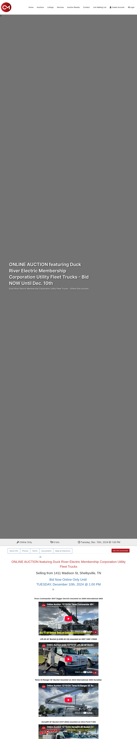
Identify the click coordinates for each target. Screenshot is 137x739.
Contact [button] (86, 7)
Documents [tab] (46, 551)
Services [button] (60, 7)
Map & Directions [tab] (62, 551)
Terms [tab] (34, 551)
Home (31, 7)
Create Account (118, 7)
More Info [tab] (14, 551)
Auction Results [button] (73, 7)
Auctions (40, 7)
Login (132, 7)
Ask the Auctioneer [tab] (120, 551)
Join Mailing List (99, 7)
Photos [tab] (25, 551)
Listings (50, 7)
